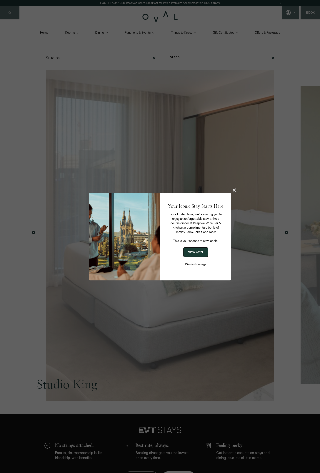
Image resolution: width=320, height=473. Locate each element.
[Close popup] (234, 189)
